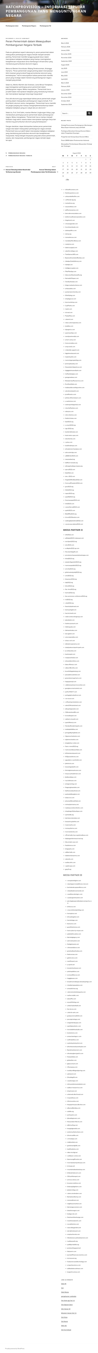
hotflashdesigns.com (71, 374)
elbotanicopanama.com (72, 644)
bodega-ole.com (72, 1214)
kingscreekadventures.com (73, 285)
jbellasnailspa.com (70, 777)
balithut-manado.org (71, 462)
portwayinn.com (72, 1115)
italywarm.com (71, 1251)
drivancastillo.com (72, 1135)
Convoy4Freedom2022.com (73, 483)
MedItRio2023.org (70, 514)
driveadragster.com (73, 917)
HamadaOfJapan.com (72, 278)
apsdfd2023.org (70, 497)
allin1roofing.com (72, 1125)
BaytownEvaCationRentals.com (75, 258)
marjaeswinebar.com (71, 657)
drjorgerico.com (70, 329)
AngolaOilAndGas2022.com (73, 480)
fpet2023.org (69, 421)
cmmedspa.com (72, 1139)
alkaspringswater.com (72, 709)
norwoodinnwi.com (73, 1200)
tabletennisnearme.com (72, 855)
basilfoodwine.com (73, 1149)
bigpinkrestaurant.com (72, 353)
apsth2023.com (70, 510)
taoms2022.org (70, 592)
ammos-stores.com (73, 1180)
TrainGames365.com (71, 254)
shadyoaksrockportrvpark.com (74, 647)
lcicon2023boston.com (72, 517)
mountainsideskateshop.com (76, 1169)
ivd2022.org (69, 599)
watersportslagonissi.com (73, 404)
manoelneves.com (71, 237)
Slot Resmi (64, 1321)
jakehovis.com (69, 763)
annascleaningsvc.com (74, 1036)
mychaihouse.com (70, 780)
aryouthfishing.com (73, 1002)
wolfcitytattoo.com (73, 1040)
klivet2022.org (69, 586)
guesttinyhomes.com (73, 927)
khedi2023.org (69, 558)
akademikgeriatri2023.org (73, 562)
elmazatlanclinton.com (72, 661)
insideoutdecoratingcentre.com (74, 387)
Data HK (63, 1284)
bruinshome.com (72, 1033)
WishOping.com (70, 295)
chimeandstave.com (73, 947)
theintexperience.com (72, 193)
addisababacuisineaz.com (75, 1268)
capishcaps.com (70, 866)
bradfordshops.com (71, 445)
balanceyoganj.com (71, 247)
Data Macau (65, 1292)
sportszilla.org (69, 814)
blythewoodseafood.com (72, 791)
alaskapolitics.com (71, 230)
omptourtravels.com (73, 1234)
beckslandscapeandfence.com (76, 887)
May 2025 (64, 75)
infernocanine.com (73, 1101)
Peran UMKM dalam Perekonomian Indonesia (75, 140)
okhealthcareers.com (71, 189)
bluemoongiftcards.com (74, 1159)
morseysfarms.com (71, 828)
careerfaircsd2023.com (72, 507)
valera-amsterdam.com (74, 1193)
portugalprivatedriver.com (73, 695)
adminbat (26, 38)
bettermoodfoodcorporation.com (75, 217)
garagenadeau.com (71, 377)
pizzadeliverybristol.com (72, 674)
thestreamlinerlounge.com (75, 1217)
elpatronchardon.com (71, 739)
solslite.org (70, 1111)
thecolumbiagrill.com (71, 552)
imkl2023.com (69, 503)
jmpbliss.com (69, 326)
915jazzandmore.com (72, 756)
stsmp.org (68, 234)
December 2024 (66, 93)
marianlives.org (70, 203)
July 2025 (64, 68)
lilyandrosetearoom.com (74, 1050)
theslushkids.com (72, 1057)
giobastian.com (72, 1060)
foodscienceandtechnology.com (77, 1261)
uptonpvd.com (71, 1074)
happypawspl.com (70, 681)
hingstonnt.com (70, 220)
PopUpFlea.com (70, 316)
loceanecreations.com (74, 1183)
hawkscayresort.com (71, 623)
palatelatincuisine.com (74, 934)
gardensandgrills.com (73, 1145)
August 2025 (65, 65)
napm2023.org (69, 493)
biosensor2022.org (71, 579)
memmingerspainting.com (73, 360)
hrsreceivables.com (71, 343)
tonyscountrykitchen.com (73, 773)
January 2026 (65, 50)
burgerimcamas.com (73, 1272)
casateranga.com (72, 1081)
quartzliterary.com (70, 722)
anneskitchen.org (72, 988)
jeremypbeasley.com (71, 363)
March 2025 (65, 83)
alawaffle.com (71, 999)
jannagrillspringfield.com (72, 732)
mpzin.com (68, 309)
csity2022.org (69, 603)
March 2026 (65, 43)
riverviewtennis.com (71, 832)
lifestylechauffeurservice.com (74, 381)
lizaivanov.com (71, 923)
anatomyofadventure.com (75, 1132)
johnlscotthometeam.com (73, 398)
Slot (62, 1288)
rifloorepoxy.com (72, 1067)
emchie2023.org (70, 569)
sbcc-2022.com (70, 476)
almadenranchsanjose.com (73, 449)
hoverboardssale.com (71, 227)
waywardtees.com (70, 206)
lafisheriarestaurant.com (72, 753)
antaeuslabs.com (70, 288)
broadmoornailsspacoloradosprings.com (79, 981)
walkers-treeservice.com (74, 1087)
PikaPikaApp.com (70, 271)
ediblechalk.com (70, 852)
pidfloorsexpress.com (71, 210)
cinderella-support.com (72, 350)
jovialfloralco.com (70, 394)
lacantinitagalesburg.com (73, 671)
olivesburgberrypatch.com (75, 1053)
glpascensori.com (72, 1063)
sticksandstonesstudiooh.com (76, 1084)
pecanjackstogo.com (73, 1019)
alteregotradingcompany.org (73, 466)
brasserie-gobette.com (72, 821)
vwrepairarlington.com (74, 880)
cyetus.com (68, 442)
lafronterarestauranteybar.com (76, 1046)
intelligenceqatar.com (71, 268)
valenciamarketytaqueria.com (76, 992)
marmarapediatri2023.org (73, 565)
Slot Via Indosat (66, 1330)
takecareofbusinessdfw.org (73, 275)
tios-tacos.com (71, 1009)
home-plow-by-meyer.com (75, 930)
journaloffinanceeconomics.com (77, 1255)
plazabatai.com (70, 620)
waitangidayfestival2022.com (74, 521)
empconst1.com (70, 346)
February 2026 (65, 47)
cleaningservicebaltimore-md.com (77, 884)
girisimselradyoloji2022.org (73, 572)
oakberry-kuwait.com (71, 719)
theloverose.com (72, 954)
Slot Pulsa (64, 1317)
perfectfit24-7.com (71, 692)
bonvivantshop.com (71, 302)
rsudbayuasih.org (72, 1241)
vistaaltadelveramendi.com (75, 891)
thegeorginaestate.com (72, 787)
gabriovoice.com (72, 958)
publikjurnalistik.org (73, 1244)
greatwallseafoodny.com (74, 951)
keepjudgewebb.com (73, 1128)
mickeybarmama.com (72, 804)
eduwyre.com (69, 411)
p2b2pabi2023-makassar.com (74, 538)
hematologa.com (72, 920)
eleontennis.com (70, 439)
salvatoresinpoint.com (72, 391)
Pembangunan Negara (29, 26)
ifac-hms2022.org (70, 589)
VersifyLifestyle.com (71, 281)
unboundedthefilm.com (72, 196)
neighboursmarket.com (74, 1203)
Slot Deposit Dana (67, 1305)
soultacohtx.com (70, 862)
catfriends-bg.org (70, 200)
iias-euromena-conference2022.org (76, 596)
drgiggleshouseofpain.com (73, 370)
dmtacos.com (71, 906)
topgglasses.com (72, 978)
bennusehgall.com (70, 610)
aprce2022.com (70, 469)
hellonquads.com (70, 627)
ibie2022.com (69, 473)
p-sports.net (71, 964)
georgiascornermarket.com (73, 688)
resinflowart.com (72, 961)
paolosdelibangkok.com (72, 794)
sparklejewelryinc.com (74, 1026)
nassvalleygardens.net (74, 1227)
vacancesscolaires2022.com (74, 524)
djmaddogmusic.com (73, 1118)
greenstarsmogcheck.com (73, 678)
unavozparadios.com (71, 637)
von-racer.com (69, 698)
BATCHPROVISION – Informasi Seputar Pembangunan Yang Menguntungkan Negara (46, 11)
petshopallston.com (73, 971)
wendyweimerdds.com (72, 336)
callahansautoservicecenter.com (75, 685)
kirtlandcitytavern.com (74, 1173)
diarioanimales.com (71, 630)
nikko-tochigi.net (72, 1152)
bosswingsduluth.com (71, 767)
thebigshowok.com (73, 944)
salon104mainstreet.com (73, 705)
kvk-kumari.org (71, 1258)
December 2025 (66, 54)
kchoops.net (71, 1166)
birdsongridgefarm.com (74, 1186)
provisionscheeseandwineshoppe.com (77, 555)
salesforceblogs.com (71, 251)
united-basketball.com (74, 1005)
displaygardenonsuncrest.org (74, 838)
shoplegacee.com (70, 299)
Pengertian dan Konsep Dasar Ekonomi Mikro (75, 137)
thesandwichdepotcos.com (73, 367)
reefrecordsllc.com (73, 995)
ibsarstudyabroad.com (72, 606)
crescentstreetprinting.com (75, 910)
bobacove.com (69, 797)
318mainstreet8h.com (72, 712)
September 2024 (66, 104)
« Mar (67, 179)
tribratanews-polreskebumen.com (77, 1238)
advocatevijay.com (71, 452)
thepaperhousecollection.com (76, 1104)
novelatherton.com (73, 1224)
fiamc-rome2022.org (71, 746)
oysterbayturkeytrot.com (74, 1043)
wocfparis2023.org (71, 541)
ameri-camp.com (70, 340)
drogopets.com (69, 849)
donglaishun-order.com (72, 743)
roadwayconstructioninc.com (74, 808)
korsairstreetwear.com (74, 968)
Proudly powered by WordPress (14, 1348)
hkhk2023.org (69, 490)
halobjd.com (69, 264)
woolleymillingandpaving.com (76, 1070)
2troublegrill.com (72, 1077)
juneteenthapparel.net (74, 1248)
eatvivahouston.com (73, 941)
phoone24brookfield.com (73, 801)
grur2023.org (69, 486)
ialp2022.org (69, 582)
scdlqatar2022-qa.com (72, 548)
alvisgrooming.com (71, 784)
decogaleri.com (70, 633)
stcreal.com (68, 312)
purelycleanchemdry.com (73, 292)
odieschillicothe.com (71, 668)
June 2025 (64, 72)
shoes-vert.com (70, 640)
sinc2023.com (69, 545)
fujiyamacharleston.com (72, 736)
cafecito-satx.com (72, 1012)
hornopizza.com (72, 913)
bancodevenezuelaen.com (73, 213)
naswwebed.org (70, 459)
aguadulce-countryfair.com (73, 760)
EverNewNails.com (71, 384)
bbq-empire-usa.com (71, 842)
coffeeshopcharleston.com (73, 702)
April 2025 (64, 79)
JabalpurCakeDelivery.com (73, 261)
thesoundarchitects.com (74, 1121)
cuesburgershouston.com (75, 897)
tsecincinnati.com (70, 613)
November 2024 (66, 97)
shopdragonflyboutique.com (73, 811)
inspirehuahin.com (70, 357)
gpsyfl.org (68, 869)
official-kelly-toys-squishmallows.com (76, 835)
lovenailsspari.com (71, 715)
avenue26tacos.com (73, 975)
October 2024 (65, 101)
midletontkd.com (72, 1142)
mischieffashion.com (71, 408)
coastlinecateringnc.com (74, 894)
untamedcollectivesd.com (75, 1094)
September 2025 (66, 61)
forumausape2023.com (72, 500)
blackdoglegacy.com (73, 937)
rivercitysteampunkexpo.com (76, 1162)
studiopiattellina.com (71, 729)
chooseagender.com (71, 223)
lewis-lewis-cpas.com (71, 435)
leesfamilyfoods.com (71, 432)
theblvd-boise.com (71, 418)
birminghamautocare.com (73, 770)
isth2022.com (69, 535)
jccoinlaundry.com (70, 651)
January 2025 (65, 90)
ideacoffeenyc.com (71, 664)
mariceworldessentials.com (73, 750)
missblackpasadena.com (74, 985)
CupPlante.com (70, 305)
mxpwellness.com (72, 1098)
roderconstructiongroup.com (74, 616)
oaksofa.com (69, 859)
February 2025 (65, 86)
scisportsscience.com (74, 1265)
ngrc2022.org (69, 428)
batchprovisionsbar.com (72, 818)
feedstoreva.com (70, 845)
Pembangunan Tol (45, 26)
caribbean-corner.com (74, 1156)
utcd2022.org (69, 575)
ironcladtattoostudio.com (75, 1029)
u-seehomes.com (70, 401)
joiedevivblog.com (72, 1190)
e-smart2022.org (70, 425)
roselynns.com (69, 244)
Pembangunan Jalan (12, 26)
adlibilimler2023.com (71, 456)
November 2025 (66, 57)
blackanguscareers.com (74, 1207)
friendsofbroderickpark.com (73, 726)
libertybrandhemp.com (74, 1197)
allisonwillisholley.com (73, 1108)
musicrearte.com (70, 825)
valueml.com (69, 319)
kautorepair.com (70, 654)
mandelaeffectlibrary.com (73, 241)
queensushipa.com (71, 333)
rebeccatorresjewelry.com (73, 322)
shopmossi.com (72, 1091)
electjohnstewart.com (74, 1231)
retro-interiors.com (71, 415)
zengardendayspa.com (74, 1022)
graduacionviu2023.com (74, 1016)
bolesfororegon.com (73, 1210)
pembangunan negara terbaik (20, 155)
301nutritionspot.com (73, 1176)
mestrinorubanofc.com (74, 1221)
